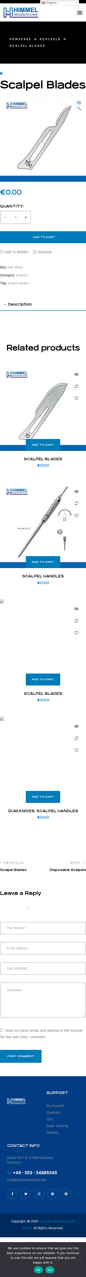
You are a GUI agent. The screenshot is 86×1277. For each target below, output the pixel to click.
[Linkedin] (66, 1194)
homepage (21, 39)
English (51, 3)
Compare (45, 252)
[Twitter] (26, 1194)
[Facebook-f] (12, 1194)
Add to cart (44, 237)
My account (55, 1105)
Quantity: (12, 206)
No (50, 1270)
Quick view (76, 374)
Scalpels (50, 39)
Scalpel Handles (43, 576)
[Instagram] (39, 1194)
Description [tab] (20, 304)
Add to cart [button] (43, 444)
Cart (50, 1119)
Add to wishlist (17, 252)
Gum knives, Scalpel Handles (43, 811)
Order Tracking (57, 1126)
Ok (38, 1270)
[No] (80, 1259)
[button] (80, 12)
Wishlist (53, 1132)
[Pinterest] (53, 1194)
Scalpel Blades (18, 283)
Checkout (54, 1112)
